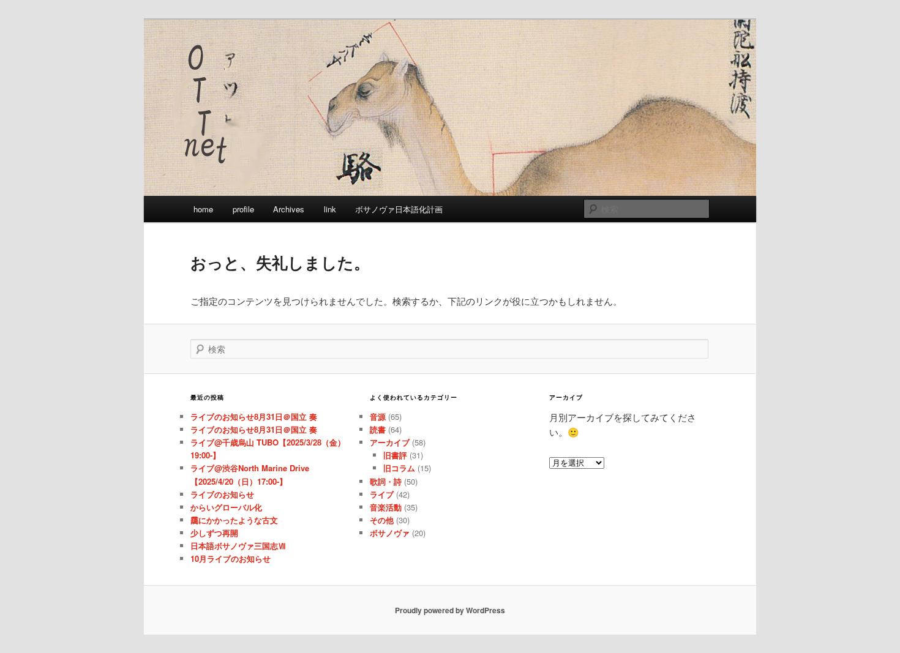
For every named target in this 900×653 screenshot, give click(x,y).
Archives (288, 209)
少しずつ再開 (214, 533)
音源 (378, 416)
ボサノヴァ (390, 533)
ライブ (382, 494)
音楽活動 (386, 507)
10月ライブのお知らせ (230, 558)
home (203, 209)
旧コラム (399, 468)
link (330, 209)
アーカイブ (390, 442)
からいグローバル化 (226, 507)
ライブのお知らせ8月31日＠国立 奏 (253, 416)
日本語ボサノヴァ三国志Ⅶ (238, 545)
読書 (378, 429)
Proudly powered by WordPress (450, 610)
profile (243, 209)
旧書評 (395, 455)
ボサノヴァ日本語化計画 (399, 209)
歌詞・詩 (386, 481)
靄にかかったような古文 (234, 520)
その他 (382, 520)
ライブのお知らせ (222, 494)
